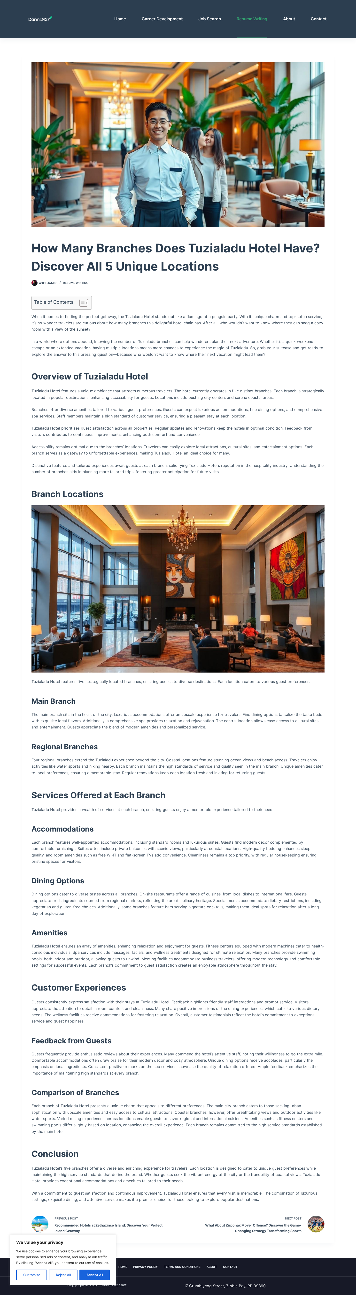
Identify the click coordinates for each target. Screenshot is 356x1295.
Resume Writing (252, 18)
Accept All (94, 1275)
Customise (31, 1275)
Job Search (209, 18)
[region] (63, 1259)
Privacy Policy (145, 1267)
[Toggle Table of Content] (81, 303)
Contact (318, 18)
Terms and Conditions (182, 1267)
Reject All (63, 1275)
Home (120, 18)
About (289, 18)
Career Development (162, 18)
